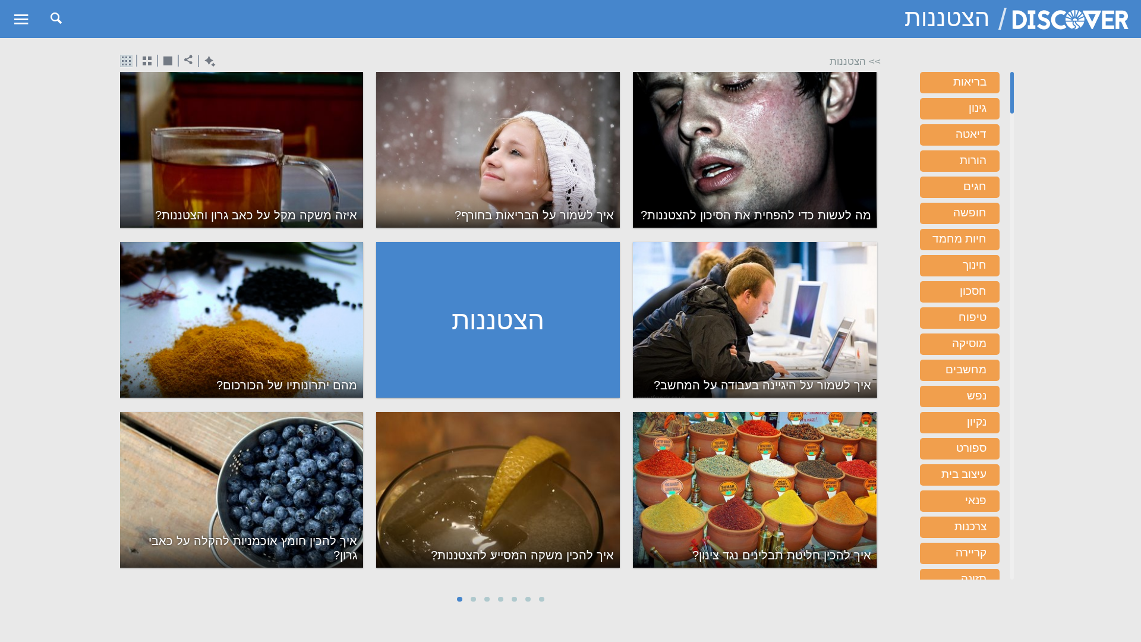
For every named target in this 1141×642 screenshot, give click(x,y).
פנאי (975, 500)
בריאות (969, 81)
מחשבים (965, 369)
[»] (872, 327)
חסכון (973, 291)
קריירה (971, 552)
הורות (973, 160)
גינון (977, 108)
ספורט (971, 448)
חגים (974, 186)
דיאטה (971, 134)
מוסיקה (969, 343)
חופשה (969, 212)
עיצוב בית (963, 474)
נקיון (976, 422)
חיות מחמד (959, 238)
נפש (976, 395)
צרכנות (970, 526)
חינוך (974, 265)
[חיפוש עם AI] (207, 61)
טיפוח (972, 317)
